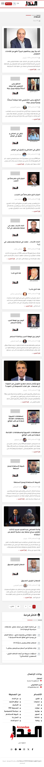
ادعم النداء (14, 721)
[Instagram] (24, 749)
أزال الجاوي (18, 440)
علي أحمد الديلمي (16, 341)
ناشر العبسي (17, 585)
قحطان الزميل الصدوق (30, 581)
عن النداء (15, 699)
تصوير (37, 714)
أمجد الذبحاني (17, 487)
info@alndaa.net (33, 687)
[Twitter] (28, 749)
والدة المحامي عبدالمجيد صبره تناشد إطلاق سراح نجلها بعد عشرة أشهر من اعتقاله (24, 532)
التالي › (12, 606)
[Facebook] (32, 749)
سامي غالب (18, 249)
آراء (38, 705)
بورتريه (37, 711)
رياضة (37, 721)
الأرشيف (15, 705)
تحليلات (37, 702)
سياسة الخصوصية (11, 711)
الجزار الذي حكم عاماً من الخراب (27, 195)
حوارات (37, 708)
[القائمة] (2, 4)
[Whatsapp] (11, 749)
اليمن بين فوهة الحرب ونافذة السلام (25, 337)
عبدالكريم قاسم (15, 154)
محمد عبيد (18, 199)
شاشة (37, 717)
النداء (24, 58)
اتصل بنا (15, 717)
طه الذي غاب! (34, 289)
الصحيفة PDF (13, 708)
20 (18, 606)
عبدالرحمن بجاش (16, 294)
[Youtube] (20, 749)
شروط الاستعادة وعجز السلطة (27, 482)
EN (18, 4)
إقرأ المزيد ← (32, 69)
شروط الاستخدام (12, 714)
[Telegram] (16, 749)
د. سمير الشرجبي (16, 107)
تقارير (38, 699)
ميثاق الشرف (13, 702)
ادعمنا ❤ (8, 3)
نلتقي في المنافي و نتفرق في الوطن (25, 150)
